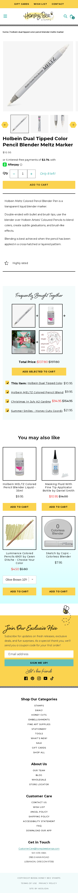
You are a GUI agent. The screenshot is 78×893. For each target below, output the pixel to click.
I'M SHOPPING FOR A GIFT (58, 469)
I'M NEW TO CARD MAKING (57, 457)
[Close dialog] (74, 427)
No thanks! (57, 474)
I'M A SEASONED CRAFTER (57, 463)
